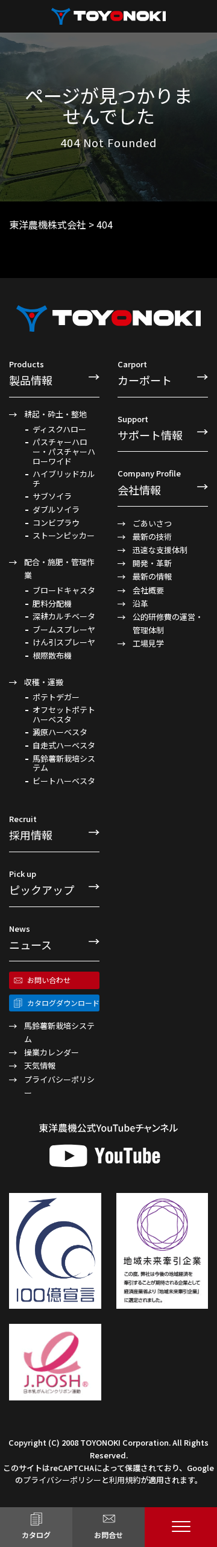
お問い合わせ (49, 980)
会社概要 (148, 590)
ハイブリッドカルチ (64, 478)
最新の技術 (152, 536)
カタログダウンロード (63, 1003)
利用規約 (124, 1479)
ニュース (30, 937)
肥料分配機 (52, 604)
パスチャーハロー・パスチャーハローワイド (64, 451)
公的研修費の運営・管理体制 (168, 623)
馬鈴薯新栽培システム (64, 763)
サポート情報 (150, 428)
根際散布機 (52, 655)
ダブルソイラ (56, 509)
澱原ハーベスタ (60, 732)
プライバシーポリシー (59, 1086)
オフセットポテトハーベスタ (64, 714)
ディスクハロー (59, 429)
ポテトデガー (56, 697)
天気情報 (39, 1065)
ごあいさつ (152, 523)
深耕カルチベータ (64, 616)
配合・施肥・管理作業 (59, 568)
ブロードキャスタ (64, 590)
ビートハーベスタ (64, 781)
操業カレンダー (51, 1052)
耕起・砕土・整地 (55, 414)
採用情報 (30, 828)
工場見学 (148, 643)
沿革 (140, 603)
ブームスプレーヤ (64, 629)
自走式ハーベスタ (64, 745)
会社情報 (149, 482)
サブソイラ (52, 496)
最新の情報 (152, 576)
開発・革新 (152, 563)
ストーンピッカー (64, 535)
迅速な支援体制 (160, 549)
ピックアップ (41, 882)
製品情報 (30, 373)
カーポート (145, 373)
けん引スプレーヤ (64, 642)
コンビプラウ (56, 523)
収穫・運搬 (43, 682)
